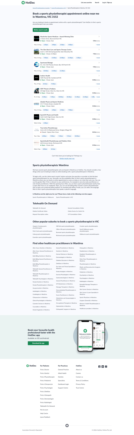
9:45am (69, 136)
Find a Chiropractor (46, 384)
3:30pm (62, 44)
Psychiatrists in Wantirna (87, 275)
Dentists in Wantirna (62, 251)
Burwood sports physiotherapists (65, 232)
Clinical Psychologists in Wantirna (42, 300)
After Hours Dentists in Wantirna (42, 248)
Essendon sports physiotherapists (42, 237)
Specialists (61, 380)
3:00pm (54, 44)
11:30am (62, 71)
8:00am (45, 149)
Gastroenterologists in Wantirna (65, 277)
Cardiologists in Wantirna (40, 294)
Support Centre (63, 388)
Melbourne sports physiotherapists (89, 234)
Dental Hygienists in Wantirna (41, 310)
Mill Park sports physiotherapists (65, 226)
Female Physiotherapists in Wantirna (43, 285)
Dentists (60, 377)
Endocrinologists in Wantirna (64, 271)
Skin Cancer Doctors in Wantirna (89, 289)
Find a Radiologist (46, 402)
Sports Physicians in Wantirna (88, 297)
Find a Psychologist (46, 388)
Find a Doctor (44, 369)
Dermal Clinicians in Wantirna (64, 254)
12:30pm (70, 57)
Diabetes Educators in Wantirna (65, 260)
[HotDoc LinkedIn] (102, 366)
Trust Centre (80, 388)
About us (79, 369)
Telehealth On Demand (39, 208)
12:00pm (62, 57)
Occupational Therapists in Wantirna (66, 303)
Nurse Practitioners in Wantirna (65, 295)
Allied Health (62, 373)
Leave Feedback (45, 417)
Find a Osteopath (45, 395)
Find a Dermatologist (47, 399)
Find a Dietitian (45, 391)
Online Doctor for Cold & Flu (76, 211)
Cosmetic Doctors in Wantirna (41, 303)
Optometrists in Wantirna (63, 306)
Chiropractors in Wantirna (40, 297)
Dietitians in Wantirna (62, 263)
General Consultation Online (76, 208)
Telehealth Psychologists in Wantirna (43, 279)
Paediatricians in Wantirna (87, 251)
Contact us (79, 377)
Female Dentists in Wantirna (41, 282)
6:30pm (62, 110)
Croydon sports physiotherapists (89, 226)
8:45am (45, 84)
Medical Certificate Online (40, 211)
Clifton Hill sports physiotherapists (65, 229)
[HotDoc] (28, 2)
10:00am (60, 97)
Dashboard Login (63, 384)
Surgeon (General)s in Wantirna (88, 300)
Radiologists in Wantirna (86, 281)
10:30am (45, 71)
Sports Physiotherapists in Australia (41, 8)
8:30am (44, 97)
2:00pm (45, 123)
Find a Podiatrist (45, 380)
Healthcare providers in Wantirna (89, 308)
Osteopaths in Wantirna (86, 248)
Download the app (38, 343)
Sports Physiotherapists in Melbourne (43, 197)
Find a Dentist (44, 373)
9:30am (46, 57)
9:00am (52, 136)
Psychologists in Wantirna (87, 278)
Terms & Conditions (82, 380)
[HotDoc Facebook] (99, 366)
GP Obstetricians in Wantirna (64, 284)
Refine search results (41, 30)
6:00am (44, 136)
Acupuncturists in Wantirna (40, 288)
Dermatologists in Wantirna (64, 257)
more (98, 44)
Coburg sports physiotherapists (41, 234)
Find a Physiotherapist (47, 377)
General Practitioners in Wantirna (65, 281)
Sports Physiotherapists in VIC (58, 8)
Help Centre (44, 413)
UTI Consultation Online (74, 214)
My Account (44, 410)
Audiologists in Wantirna (39, 291)
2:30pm (46, 44)
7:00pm (70, 110)
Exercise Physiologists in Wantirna (65, 274)
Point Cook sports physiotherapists (42, 231)
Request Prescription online (40, 214)
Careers (78, 373)
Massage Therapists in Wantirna (65, 287)
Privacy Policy (80, 384)
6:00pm (54, 110)
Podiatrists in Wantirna (86, 272)
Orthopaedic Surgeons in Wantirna (66, 309)
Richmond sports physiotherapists (65, 235)
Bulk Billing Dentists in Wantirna (42, 256)
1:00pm (94, 97)
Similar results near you (67, 158)
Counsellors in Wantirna (39, 306)
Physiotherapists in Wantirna (88, 264)
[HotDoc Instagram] (106, 366)
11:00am (54, 57)
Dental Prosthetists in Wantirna (65, 248)
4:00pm (70, 44)
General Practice (63, 369)
